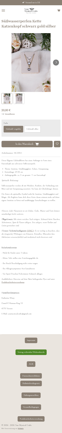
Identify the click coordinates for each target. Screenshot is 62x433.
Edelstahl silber (32, 129)
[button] (7, 98)
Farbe (6, 123)
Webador (21, 428)
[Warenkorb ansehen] (58, 10)
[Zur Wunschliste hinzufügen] (57, 144)
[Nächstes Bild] (56, 63)
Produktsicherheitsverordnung (13, 282)
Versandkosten (10, 114)
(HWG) (30, 231)
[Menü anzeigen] (3, 10)
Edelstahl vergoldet (13, 129)
